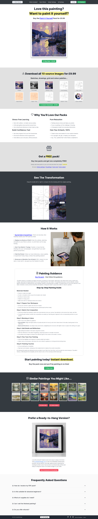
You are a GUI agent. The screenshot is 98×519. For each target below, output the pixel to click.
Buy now (50, 368)
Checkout (82, 2)
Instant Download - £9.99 (50, 105)
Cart (74, 2)
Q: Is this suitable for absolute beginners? (26, 492)
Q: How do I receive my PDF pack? (24, 486)
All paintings (49, 167)
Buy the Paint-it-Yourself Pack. (23, 235)
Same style (55, 167)
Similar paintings (41, 167)
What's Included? (33, 2)
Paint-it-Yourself (46, 18)
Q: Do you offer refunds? (20, 509)
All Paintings (61, 2)
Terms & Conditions (79, 517)
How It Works (43, 2)
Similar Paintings (52, 2)
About (84, 517)
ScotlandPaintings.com (40, 461)
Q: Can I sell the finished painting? (24, 503)
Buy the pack (39, 277)
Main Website (18, 2)
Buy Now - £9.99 (50, 61)
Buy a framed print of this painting (49, 470)
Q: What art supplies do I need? (23, 497)
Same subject (62, 167)
